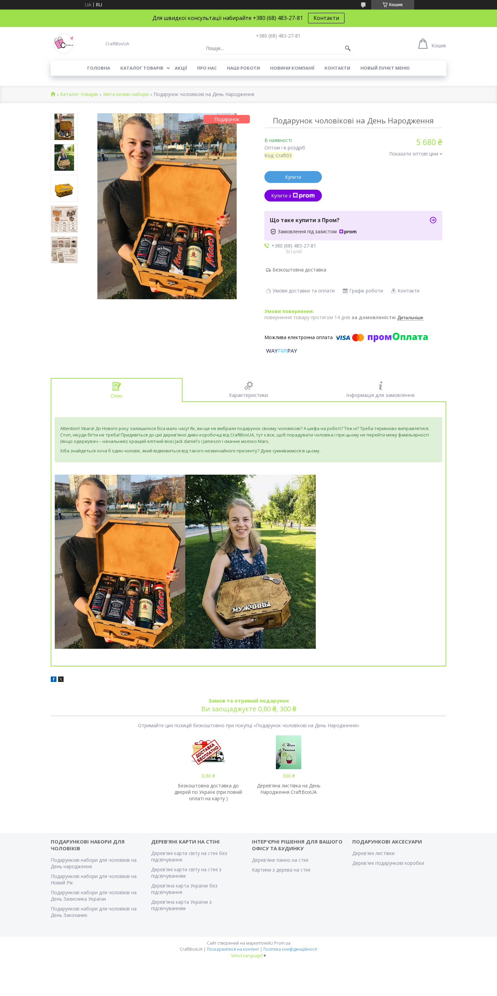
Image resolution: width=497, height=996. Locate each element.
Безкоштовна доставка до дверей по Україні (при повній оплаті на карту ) (208, 792)
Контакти (326, 18)
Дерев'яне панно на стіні (280, 860)
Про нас (207, 68)
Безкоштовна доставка (299, 269)
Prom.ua (282, 943)
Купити (293, 177)
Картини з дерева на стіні (281, 870)
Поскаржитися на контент (233, 949)
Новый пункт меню (385, 68)
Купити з (281, 195)
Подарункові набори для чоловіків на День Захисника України (94, 895)
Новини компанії (292, 68)
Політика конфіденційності (290, 949)
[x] (61, 680)
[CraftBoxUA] (64, 43)
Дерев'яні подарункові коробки (388, 863)
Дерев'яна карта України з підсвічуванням (181, 905)
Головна (98, 68)
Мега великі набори (126, 94)
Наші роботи (243, 68)
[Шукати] (348, 48)
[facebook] (53, 680)
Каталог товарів (141, 68)
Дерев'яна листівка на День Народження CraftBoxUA (289, 788)
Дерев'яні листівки (373, 853)
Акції (181, 68)
